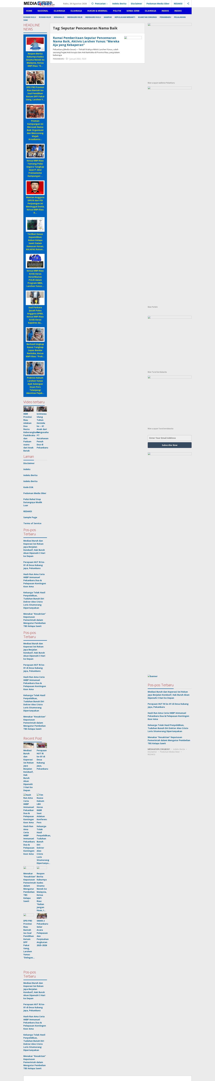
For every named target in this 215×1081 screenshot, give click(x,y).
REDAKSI (27, 511)
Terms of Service (32, 523)
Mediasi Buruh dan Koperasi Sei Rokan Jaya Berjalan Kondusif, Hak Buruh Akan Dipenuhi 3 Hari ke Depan (168, 694)
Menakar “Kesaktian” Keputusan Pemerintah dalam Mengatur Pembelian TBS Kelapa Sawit (34, 619)
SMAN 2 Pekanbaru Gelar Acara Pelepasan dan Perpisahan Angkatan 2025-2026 (43, 933)
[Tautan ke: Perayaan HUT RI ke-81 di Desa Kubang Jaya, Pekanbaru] (42, 745)
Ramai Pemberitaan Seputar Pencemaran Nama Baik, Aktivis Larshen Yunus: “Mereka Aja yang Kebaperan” (86, 41)
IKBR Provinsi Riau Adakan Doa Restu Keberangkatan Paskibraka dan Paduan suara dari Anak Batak (31, 432)
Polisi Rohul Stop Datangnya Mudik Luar (32, 502)
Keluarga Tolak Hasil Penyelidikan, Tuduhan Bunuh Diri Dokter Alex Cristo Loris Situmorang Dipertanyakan (168, 728)
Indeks (26, 469)
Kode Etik (28, 487)
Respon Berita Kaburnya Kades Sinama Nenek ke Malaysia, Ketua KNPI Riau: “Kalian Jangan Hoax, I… (42, 892)
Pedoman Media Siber (34, 493)
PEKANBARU (58, 58)
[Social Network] (188, 3)
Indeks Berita (30, 475)
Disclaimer (29, 463)
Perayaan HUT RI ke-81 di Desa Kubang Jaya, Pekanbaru (34, 565)
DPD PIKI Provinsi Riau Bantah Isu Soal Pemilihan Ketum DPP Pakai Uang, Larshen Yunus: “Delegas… (29, 939)
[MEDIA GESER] (39, 3)
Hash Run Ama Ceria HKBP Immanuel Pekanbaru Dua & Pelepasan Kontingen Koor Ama (34, 580)
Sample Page (30, 517)
